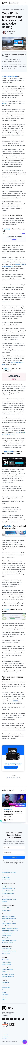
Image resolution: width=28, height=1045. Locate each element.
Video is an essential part (10, 76)
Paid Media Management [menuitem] (8, 976)
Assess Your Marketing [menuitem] (7, 942)
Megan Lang (12, 31)
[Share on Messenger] (14, 777)
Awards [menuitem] (4, 990)
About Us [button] (4, 980)
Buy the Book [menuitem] (5, 877)
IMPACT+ (15, 701)
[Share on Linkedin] (8, 777)
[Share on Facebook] (10, 777)
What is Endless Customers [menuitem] (9, 872)
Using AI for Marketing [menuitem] (7, 921)
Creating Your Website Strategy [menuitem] (10, 928)
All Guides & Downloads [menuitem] (8, 893)
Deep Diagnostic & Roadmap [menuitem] (9, 951)
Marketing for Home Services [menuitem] (9, 940)
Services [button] (4, 957)
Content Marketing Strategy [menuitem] (9, 923)
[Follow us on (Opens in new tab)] (4, 1019)
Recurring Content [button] (6, 896)
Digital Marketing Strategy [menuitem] (8, 916)
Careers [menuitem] (4, 997)
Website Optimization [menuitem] (7, 967)
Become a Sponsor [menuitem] (6, 910)
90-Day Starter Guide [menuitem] (7, 886)
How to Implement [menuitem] (6, 875)
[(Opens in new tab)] (5, 1025)
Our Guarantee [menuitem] (5, 985)
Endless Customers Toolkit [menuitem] (8, 891)
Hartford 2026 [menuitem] (5, 908)
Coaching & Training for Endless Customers (14, 3)
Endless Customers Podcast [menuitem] (9, 899)
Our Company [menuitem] (5, 982)
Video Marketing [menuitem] (6, 926)
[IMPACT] (5, 3)
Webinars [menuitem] (4, 901)
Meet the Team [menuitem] (6, 987)
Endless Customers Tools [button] (8, 883)
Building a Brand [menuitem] (6, 938)
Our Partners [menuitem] (5, 994)
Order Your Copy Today (11, 767)
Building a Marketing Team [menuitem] (8, 933)
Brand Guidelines (5, 1036)
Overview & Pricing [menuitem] (6, 948)
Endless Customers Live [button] (8, 905)
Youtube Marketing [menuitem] (6, 935)
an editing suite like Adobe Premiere (13, 434)
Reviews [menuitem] (4, 992)
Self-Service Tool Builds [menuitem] (8, 974)
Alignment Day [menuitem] (5, 959)
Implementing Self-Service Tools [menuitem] (10, 930)
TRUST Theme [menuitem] (5, 972)
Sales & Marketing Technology (17, 9)
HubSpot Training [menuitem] (6, 962)
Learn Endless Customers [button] (8, 870)
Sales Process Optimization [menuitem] (9, 918)
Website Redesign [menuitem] (6, 964)
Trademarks (4, 1038)
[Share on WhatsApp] (17, 777)
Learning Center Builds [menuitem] (7, 969)
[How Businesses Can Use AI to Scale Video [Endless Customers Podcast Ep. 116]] (14, 800)
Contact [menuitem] (4, 999)
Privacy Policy (19, 863)
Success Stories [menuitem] (6, 953)
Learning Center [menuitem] (6, 879)
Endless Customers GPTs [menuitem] (8, 888)
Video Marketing (5, 9)
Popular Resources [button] (7, 913)
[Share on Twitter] (12, 777)
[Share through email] (20, 777)
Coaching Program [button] (7, 946)
